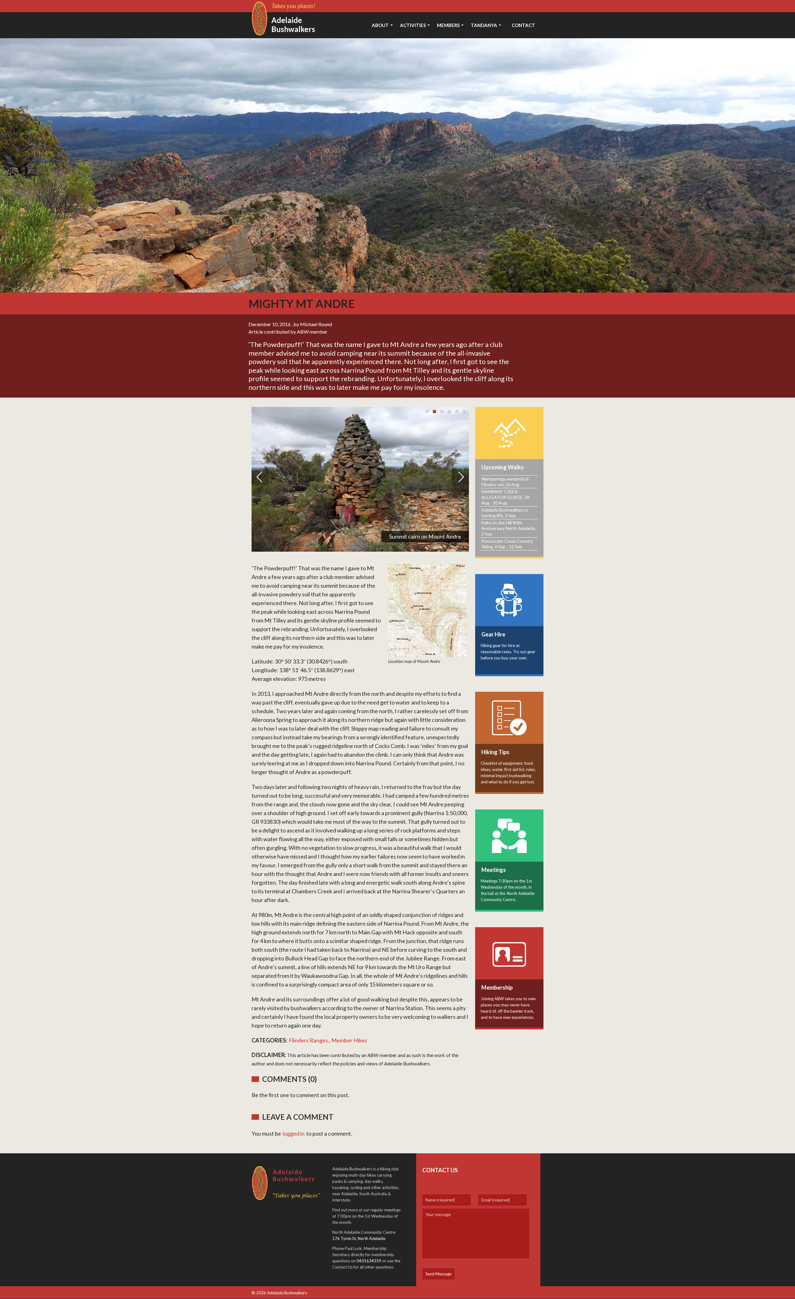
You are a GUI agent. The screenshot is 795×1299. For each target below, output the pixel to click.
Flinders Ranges (308, 1040)
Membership (497, 987)
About (380, 25)
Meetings (493, 869)
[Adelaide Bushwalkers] (286, 18)
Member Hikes (349, 1040)
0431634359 (369, 1260)
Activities (413, 25)
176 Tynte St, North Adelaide (358, 1238)
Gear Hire (493, 634)
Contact (523, 25)
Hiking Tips (495, 752)
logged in (294, 1133)
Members (448, 25)
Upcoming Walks (502, 467)
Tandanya (484, 25)
